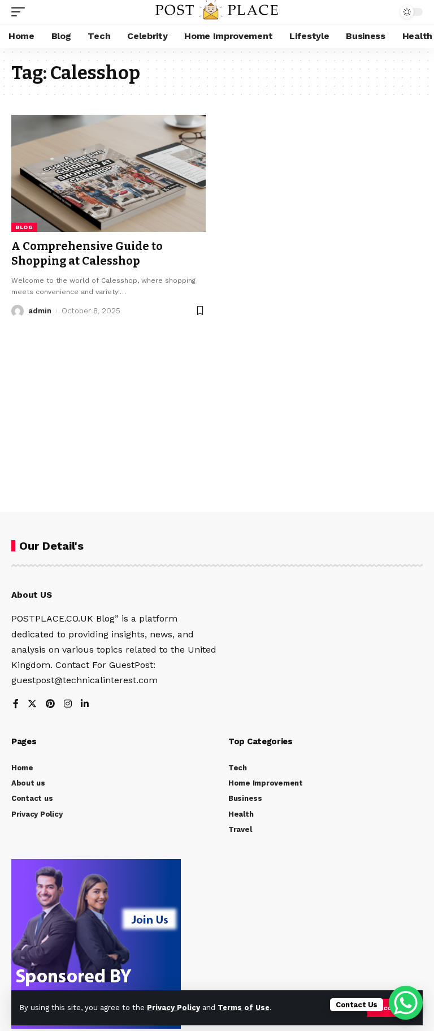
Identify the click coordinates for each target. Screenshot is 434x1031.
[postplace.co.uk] (216, 12)
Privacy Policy (173, 1007)
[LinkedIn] (84, 704)
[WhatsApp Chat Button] (406, 1003)
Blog (24, 227)
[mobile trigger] (21, 11)
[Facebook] (15, 704)
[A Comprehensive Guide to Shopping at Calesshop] (108, 173)
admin (39, 311)
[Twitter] (32, 704)
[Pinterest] (50, 704)
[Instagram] (67, 704)
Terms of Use (244, 1007)
